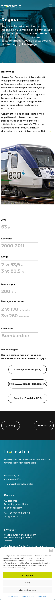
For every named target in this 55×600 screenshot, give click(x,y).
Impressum (42, 596)
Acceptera (27, 575)
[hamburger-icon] (51, 6)
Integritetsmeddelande (28, 596)
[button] (51, 550)
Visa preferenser (27, 590)
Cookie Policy (13, 596)
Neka (27, 582)
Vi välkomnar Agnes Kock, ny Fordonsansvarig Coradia (20, 536)
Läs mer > (8, 541)
